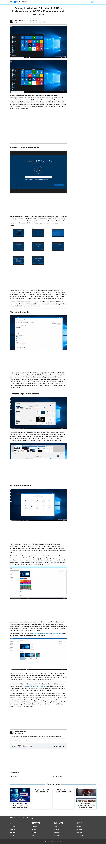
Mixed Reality (80, 836)
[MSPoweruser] (20, 2)
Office (33, 836)
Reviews (79, 826)
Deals (55, 826)
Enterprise (13, 830)
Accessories (57, 833)
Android (34, 830)
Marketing (12, 833)
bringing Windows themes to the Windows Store (46, 634)
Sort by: (54, 776)
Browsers (79, 830)
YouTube (27, 818)
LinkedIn (32, 818)
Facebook (19, 818)
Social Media (80, 833)
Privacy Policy (49, 841)
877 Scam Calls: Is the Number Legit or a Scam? (64, 791)
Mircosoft (34, 826)
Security (12, 836)
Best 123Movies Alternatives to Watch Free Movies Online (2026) (86, 805)
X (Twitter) (23, 818)
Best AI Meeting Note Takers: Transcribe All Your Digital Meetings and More (19, 805)
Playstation (57, 836)
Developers (13, 826)
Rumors (56, 830)
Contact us (58, 841)
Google (34, 833)
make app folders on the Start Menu (36, 686)
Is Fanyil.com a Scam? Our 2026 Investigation (42, 791)
